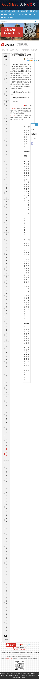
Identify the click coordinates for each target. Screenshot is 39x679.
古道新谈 (6, 335)
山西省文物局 (26, 673)
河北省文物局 (31, 675)
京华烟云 (6, 546)
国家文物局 (10, 673)
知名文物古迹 (6, 563)
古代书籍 (6, 401)
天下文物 (7, 11)
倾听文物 (6, 268)
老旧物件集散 (6, 622)
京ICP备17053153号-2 (33, 658)
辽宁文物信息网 (22, 675)
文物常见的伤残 (6, 161)
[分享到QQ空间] (30, 60)
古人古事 (6, 348)
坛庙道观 (6, 493)
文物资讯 (3, 17)
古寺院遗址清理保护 (24, 168)
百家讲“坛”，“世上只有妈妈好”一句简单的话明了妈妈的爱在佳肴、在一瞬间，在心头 (20, 117)
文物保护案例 (24, 11)
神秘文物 (6, 94)
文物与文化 (6, 79)
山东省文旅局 (13, 675)
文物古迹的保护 (6, 118)
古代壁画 (6, 506)
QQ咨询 (12, 645)
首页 (2, 11)
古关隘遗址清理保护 (24, 225)
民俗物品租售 (6, 583)
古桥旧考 (6, 440)
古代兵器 (6, 427)
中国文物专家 (6, 223)
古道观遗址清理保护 (26, 168)
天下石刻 (17, 14)
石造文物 (4, 14)
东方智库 (10, 17)
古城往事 (6, 193)
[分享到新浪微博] (32, 60)
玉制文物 (11, 14)
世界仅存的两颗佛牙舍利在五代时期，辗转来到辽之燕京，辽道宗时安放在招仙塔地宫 (20, 111)
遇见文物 (6, 239)
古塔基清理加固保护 (26, 189)
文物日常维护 (6, 140)
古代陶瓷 (6, 387)
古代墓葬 (6, 467)
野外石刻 (6, 520)
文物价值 (6, 179)
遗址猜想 (6, 533)
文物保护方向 (15, 11)
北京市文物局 (18, 673)
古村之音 (6, 321)
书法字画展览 (6, 602)
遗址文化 (31, 14)
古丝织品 (6, 414)
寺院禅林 (6, 480)
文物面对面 (6, 254)
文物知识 (12, 50)
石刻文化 (6, 295)
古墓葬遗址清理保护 (28, 168)
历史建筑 (24, 14)
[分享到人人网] (36, 60)
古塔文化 (17, 50)
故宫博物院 (22, 677)
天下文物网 (19, 4)
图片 (6, 103)
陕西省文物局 (35, 673)
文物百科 (6, 206)
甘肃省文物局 (4, 675)
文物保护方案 (34, 11)
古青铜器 (6, 361)
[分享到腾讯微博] (34, 60)
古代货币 (6, 374)
